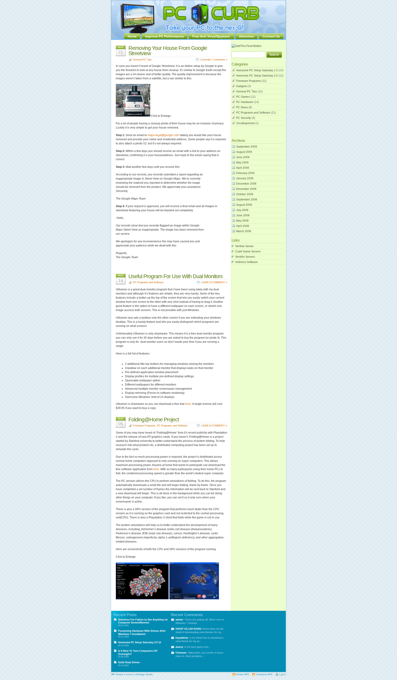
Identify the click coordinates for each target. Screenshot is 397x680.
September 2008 (246, 199)
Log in (282, 674)
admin (179, 619)
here (188, 404)
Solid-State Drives (129, 662)
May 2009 (242, 162)
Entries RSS (242, 674)
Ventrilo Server (244, 246)
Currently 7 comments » (213, 59)
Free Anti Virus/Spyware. (211, 36)
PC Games (243, 96)
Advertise (246, 36)
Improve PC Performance (164, 36)
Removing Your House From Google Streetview (167, 50)
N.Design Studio (144, 674)
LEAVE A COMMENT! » (214, 282)
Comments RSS (264, 674)
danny (179, 647)
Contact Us (271, 36)
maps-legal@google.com (163, 135)
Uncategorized (245, 123)
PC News (242, 107)
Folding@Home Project (153, 420)
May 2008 (242, 220)
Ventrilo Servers (245, 256)
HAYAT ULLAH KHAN (188, 628)
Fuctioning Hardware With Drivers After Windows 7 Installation (142, 632)
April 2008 (242, 226)
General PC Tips (142, 59)
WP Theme (117, 674)
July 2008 (242, 210)
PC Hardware (244, 102)
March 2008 (243, 231)
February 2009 (245, 173)
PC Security (243, 118)
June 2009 (243, 157)
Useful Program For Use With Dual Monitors (175, 276)
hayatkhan (182, 637)
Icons (129, 674)
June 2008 (243, 215)
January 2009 (244, 178)
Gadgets (241, 86)
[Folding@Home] (142, 598)
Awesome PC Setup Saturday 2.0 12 (139, 642)
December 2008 (246, 183)
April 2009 (242, 167)
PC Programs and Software (148, 282)
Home (132, 36)
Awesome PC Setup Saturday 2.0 (257, 75)
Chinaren (181, 652)
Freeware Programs (144, 425)
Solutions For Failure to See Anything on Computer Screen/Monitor (143, 621)
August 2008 (244, 204)
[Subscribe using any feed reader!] (246, 46)
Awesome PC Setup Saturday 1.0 (257, 70)
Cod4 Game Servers (248, 251)
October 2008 (244, 194)
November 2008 (246, 189)
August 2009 (244, 152)
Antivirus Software (246, 262)
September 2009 (246, 146)
